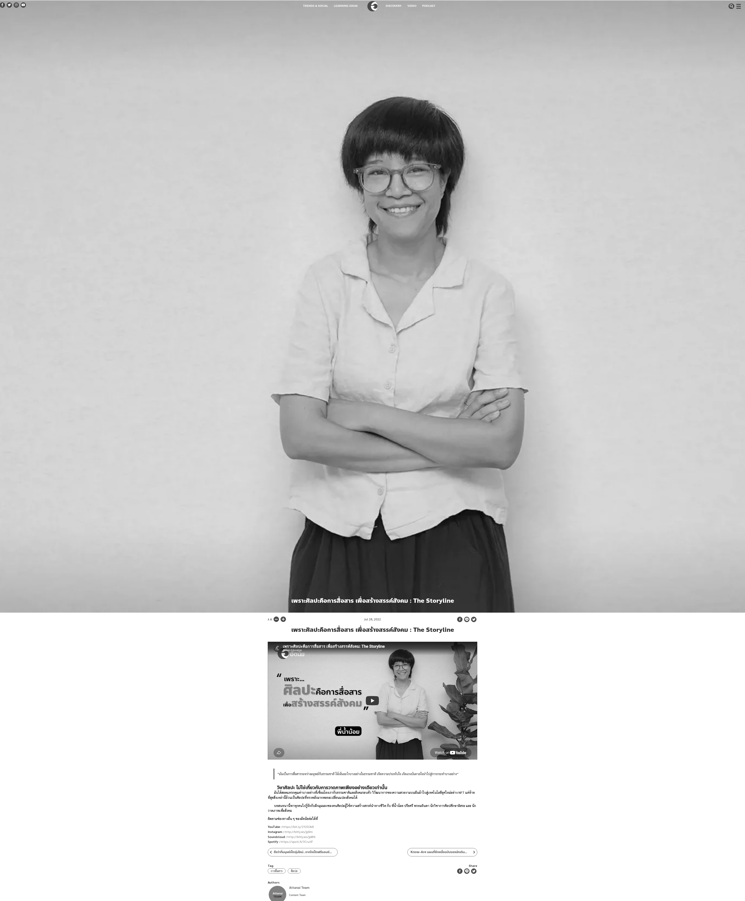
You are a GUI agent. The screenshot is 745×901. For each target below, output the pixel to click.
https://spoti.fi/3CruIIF (297, 842)
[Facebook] (460, 619)
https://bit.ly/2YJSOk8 (298, 827)
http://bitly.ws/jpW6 (301, 837)
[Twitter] (473, 619)
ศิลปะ (294, 871)
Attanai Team (299, 887)
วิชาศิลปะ (286, 787)
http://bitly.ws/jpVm (299, 832)
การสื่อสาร (276, 871)
